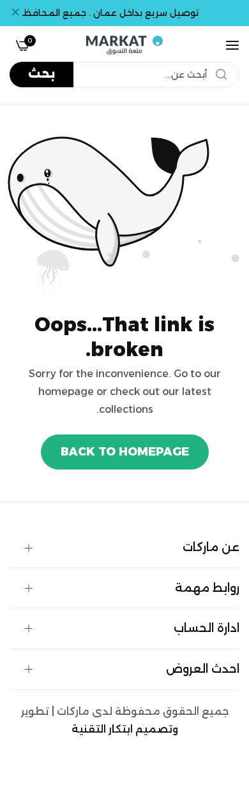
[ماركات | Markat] (124, 45)
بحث (41, 74)
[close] (15, 13)
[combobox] (124, 74)
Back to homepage (125, 452)
